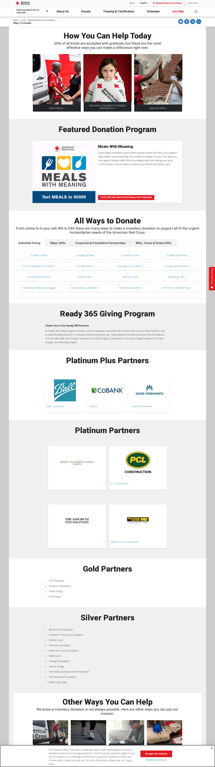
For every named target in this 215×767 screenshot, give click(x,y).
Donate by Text (131, 255)
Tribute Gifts (84, 277)
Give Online (56, 108)
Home (15, 20)
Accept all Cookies (156, 753)
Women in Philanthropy (176, 287)
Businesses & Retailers (84, 287)
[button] (196, 12)
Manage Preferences (156, 759)
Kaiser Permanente (142, 406)
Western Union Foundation (124, 541)
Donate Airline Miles (39, 277)
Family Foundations (130, 287)
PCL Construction (119, 483)
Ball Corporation (55, 406)
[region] (107, 756)
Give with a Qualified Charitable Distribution (107, 106)
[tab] (29, 243)
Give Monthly (157, 108)
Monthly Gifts (131, 277)
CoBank (93, 406)
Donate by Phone (176, 255)
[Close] (212, 748)
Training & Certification (118, 11)
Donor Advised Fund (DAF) (38, 266)
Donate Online (38, 255)
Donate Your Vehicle (130, 266)
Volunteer (153, 11)
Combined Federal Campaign (39, 287)
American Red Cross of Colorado (41, 20)
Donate (86, 11)
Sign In (132, 3)
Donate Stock (84, 266)
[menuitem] (31, 11)
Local (23, 20)
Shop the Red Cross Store (169, 3)
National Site (193, 3)
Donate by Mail (84, 255)
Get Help (178, 11)
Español (143, 3)
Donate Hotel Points (176, 266)
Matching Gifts (176, 277)
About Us (62, 11)
